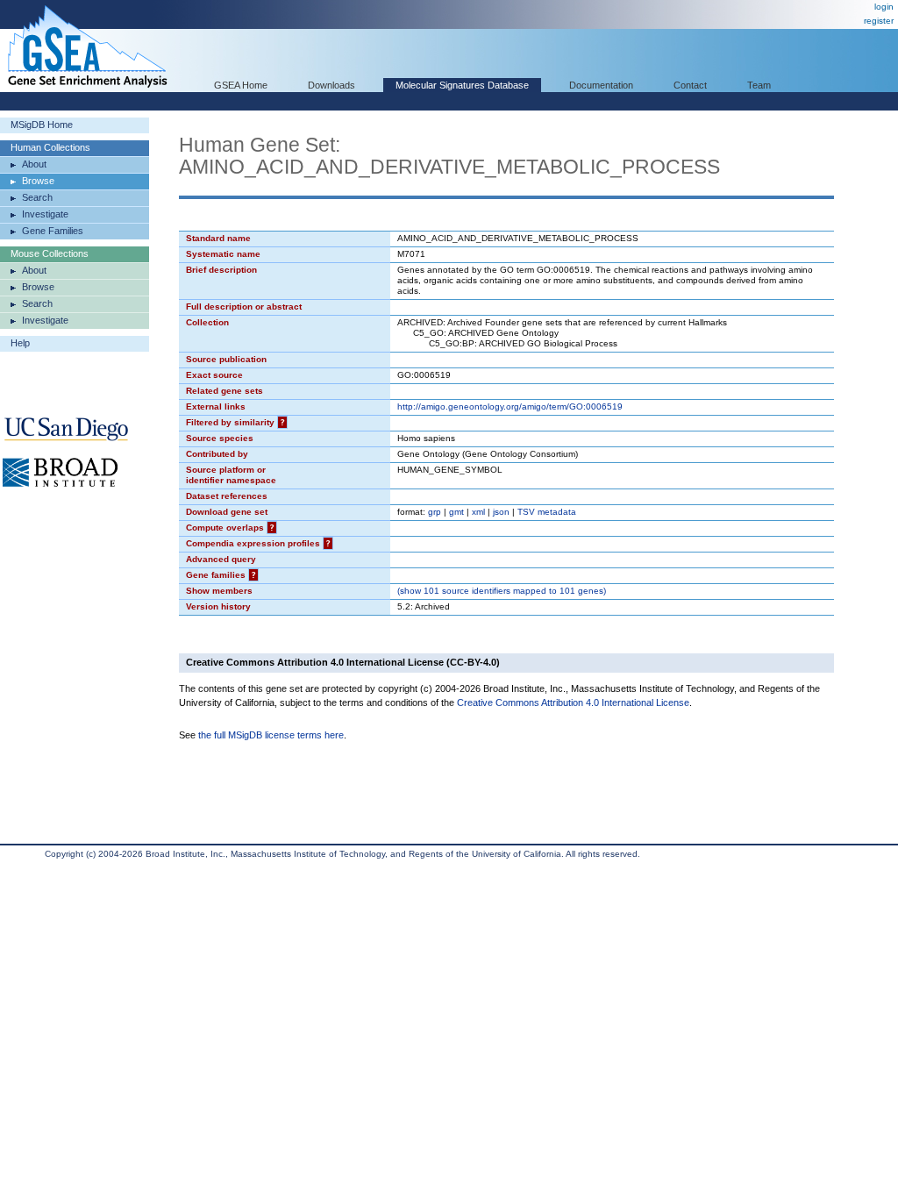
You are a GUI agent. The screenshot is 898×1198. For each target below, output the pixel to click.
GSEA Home (240, 85)
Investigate (45, 214)
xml (478, 512)
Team (759, 85)
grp (434, 512)
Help (20, 343)
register (879, 20)
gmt (456, 512)
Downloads (331, 85)
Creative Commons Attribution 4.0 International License (573, 702)
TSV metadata (546, 512)
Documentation (601, 85)
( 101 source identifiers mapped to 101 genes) (501, 590)
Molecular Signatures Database (462, 85)
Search (37, 197)
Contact (690, 85)
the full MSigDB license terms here (271, 735)
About (34, 164)
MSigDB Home (42, 124)
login (884, 6)
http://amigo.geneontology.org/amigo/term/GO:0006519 (510, 406)
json (501, 512)
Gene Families (52, 230)
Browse (38, 180)
